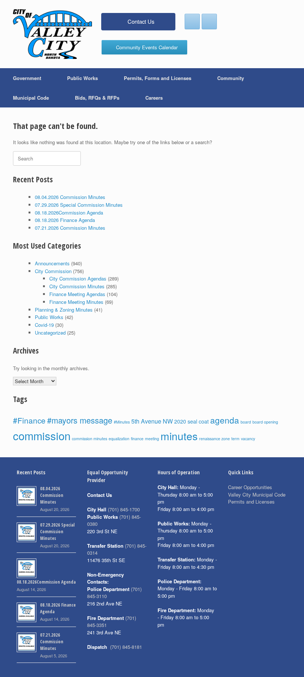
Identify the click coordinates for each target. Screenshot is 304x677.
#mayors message (79, 420)
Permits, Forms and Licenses (157, 78)
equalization (119, 438)
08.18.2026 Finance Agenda (65, 219)
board (246, 422)
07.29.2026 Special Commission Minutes (79, 204)
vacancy (248, 438)
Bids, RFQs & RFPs (97, 97)
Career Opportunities (250, 487)
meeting (152, 438)
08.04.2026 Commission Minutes (70, 196)
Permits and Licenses (251, 501)
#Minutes (122, 422)
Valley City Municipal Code (256, 494)
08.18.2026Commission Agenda (69, 212)
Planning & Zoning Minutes (64, 309)
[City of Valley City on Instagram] (209, 21)
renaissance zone (214, 438)
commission (41, 435)
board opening (265, 422)
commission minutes (89, 438)
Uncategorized (50, 332)
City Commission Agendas (77, 278)
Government (27, 78)
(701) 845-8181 (126, 646)
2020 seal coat (191, 421)
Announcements (52, 263)
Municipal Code (31, 97)
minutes (179, 435)
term (235, 438)
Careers (154, 97)
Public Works (82, 78)
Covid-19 (44, 324)
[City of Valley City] (52, 34)
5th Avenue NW (152, 421)
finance (137, 438)
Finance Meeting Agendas (77, 294)
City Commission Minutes (77, 286)
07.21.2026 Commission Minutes (70, 227)
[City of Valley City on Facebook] (192, 21)
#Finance (29, 420)
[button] (293, 87)
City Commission (53, 271)
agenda (224, 420)
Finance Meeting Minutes (76, 301)
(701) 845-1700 (124, 509)
